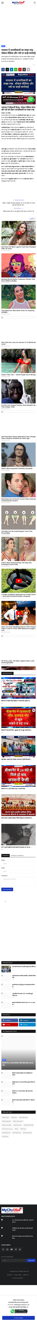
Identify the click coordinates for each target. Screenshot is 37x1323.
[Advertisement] (18, 18)
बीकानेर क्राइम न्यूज (27, 1133)
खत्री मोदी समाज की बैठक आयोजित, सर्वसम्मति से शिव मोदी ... (24, 976)
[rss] (20, 1249)
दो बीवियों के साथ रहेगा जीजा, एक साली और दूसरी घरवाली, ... (22, 1229)
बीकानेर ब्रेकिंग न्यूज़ (23, 1117)
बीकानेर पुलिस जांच (6, 1133)
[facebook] (3, 1249)
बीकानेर (3, 46)
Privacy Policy (17, 1275)
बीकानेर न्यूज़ (14, 1117)
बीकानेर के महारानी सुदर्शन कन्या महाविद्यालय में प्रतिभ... (22, 1074)
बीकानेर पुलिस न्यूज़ (17, 1133)
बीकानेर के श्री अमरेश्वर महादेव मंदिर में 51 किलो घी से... (23, 1101)
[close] (35, 1298)
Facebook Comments (17, 855)
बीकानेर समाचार (5, 1117)
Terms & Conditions (18, 1278)
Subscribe (31, 1260)
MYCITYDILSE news (7, 1129)
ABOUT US (26, 1275)
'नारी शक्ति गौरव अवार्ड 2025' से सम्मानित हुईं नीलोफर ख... (22, 994)
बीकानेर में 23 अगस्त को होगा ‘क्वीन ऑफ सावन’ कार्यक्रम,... (22, 1092)
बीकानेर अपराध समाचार (18, 1121)
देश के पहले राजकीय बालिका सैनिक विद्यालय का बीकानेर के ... (17, 818)
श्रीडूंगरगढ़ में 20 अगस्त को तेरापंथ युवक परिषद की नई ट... (23, 1083)
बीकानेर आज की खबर (6, 1125)
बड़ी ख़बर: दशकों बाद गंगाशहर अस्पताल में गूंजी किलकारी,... (16, 759)
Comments (5, 855)
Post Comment (7, 889)
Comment (4, 876)
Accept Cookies (18, 1318)
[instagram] (7, 1249)
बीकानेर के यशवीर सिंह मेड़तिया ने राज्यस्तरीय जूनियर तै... (16, 701)
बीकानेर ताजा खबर (17, 1125)
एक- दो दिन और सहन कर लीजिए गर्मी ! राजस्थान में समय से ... (22, 1221)
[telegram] (15, 1249)
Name (3, 860)
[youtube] (11, 1249)
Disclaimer (9, 1275)
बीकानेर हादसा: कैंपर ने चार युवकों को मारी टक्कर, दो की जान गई (18, 211)
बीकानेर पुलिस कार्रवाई (28, 1125)
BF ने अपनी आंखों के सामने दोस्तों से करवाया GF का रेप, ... (16, 847)
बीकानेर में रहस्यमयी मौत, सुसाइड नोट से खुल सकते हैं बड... (16, 730)
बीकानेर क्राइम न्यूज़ (6, 1121)
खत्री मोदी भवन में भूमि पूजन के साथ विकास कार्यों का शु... (23, 985)
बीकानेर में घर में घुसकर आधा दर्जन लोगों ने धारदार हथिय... (22, 1237)
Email (3, 868)
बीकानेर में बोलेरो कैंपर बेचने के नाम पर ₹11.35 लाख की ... (23, 1003)
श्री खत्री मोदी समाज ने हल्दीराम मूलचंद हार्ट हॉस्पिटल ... (24, 967)
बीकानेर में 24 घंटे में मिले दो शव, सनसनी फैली (13, 789)
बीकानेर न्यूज (23, 1129)
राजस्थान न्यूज (5, 1136)
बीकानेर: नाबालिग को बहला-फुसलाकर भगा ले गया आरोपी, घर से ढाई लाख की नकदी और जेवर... (19, 204)
